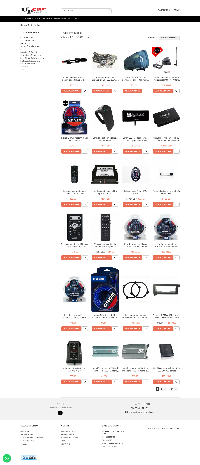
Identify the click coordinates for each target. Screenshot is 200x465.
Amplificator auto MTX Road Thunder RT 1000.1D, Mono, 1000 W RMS (105, 369)
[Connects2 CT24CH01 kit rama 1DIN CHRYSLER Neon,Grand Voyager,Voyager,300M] (166, 289)
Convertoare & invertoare (30, 55)
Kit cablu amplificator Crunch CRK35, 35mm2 (74, 139)
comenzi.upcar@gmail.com (141, 412)
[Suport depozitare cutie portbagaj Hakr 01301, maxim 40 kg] (136, 61)
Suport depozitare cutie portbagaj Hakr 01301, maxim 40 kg (135, 78)
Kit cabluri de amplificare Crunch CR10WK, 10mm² (135, 245)
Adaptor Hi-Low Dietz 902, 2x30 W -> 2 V (74, 369)
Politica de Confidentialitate (31, 437)
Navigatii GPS (25, 43)
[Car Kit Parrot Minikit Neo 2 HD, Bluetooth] (105, 117)
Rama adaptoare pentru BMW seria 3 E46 (166, 192)
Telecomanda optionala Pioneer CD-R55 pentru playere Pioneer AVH (105, 245)
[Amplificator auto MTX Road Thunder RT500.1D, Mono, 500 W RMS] (136, 351)
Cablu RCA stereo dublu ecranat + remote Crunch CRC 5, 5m (105, 316)
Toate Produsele (29, 18)
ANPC (63, 441)
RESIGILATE (25, 66)
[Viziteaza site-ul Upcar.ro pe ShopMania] (29, 457)
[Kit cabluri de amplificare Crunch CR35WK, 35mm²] (74, 289)
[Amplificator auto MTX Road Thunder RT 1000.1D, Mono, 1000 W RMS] (105, 351)
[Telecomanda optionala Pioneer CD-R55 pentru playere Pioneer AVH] (105, 227)
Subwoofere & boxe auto (30, 46)
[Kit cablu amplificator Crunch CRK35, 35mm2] (74, 117)
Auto (22, 69)
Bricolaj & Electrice (27, 63)
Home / (23, 25)
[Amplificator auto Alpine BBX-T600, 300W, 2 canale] (166, 351)
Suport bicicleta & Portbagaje (32, 58)
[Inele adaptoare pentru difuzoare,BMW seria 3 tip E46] (136, 289)
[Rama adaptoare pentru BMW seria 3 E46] (166, 174)
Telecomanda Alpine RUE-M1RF (135, 192)
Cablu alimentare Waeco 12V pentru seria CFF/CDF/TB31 (74, 78)
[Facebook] (60, 413)
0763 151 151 (141, 408)
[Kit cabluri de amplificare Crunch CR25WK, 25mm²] (166, 227)
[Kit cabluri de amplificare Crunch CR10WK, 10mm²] (136, 227)
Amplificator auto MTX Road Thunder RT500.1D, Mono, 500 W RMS (136, 369)
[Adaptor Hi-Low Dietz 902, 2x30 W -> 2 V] (74, 351)
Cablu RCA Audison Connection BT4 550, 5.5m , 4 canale (105, 78)
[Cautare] (109, 10)
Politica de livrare (27, 441)
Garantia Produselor (69, 437)
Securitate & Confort (28, 52)
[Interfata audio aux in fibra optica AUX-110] (105, 174)
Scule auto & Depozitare (30, 61)
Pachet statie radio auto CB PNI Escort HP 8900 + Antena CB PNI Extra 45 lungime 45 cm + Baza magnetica (166, 78)
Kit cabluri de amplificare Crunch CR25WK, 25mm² (166, 245)
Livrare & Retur (62, 18)
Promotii (47, 18)
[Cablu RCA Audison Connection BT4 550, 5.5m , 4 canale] (105, 61)
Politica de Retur (67, 434)
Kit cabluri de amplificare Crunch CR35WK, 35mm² (74, 316)
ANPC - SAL (65, 444)
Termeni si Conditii (27, 434)
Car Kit (23, 49)
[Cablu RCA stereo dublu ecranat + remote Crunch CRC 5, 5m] (105, 289)
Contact (77, 18)
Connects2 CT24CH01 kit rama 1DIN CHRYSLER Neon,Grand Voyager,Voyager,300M (166, 316)
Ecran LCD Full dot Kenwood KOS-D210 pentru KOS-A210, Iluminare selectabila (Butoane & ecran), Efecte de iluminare (136, 139)
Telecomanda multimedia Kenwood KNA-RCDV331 (74, 192)
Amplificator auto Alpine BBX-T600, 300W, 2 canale (166, 369)
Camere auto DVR (27, 37)
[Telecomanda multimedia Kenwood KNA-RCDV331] (74, 174)
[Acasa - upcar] (34, 10)
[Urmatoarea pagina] (176, 389)
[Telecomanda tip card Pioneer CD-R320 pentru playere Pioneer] (74, 227)
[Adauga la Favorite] (84, 91)
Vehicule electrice (27, 40)
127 (171, 389)
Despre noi (24, 431)
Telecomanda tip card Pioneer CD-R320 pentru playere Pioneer (74, 245)
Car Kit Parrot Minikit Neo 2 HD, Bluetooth (105, 139)
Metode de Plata (68, 431)
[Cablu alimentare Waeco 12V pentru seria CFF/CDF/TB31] (74, 61)
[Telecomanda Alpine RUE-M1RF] (136, 174)
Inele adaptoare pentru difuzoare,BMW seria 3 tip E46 (136, 316)
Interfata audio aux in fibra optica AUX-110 (105, 192)
